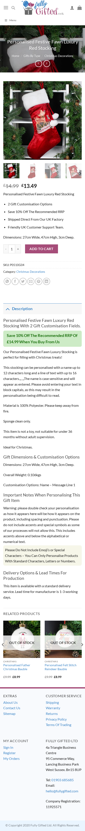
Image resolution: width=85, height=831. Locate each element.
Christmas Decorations (58, 56)
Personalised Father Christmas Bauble (16, 667)
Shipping (52, 702)
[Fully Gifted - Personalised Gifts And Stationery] (42, 7)
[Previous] (10, 120)
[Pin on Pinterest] (38, 281)
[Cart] (79, 7)
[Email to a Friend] (30, 281)
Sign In (8, 747)
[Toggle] (7, 308)
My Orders (11, 758)
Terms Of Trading (58, 725)
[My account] (72, 7)
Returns (52, 713)
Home (15, 56)
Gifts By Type (32, 56)
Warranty (53, 708)
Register (9, 753)
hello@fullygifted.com (62, 791)
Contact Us (11, 708)
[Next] (75, 120)
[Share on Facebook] (15, 281)
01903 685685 (62, 780)
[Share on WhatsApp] (7, 281)
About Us (10, 702)
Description (22, 308)
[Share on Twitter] (23, 281)
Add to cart (41, 249)
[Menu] (5, 7)
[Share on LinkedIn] (46, 281)
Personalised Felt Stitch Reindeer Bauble (60, 667)
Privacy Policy (56, 719)
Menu (12, 20)
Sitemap (9, 713)
